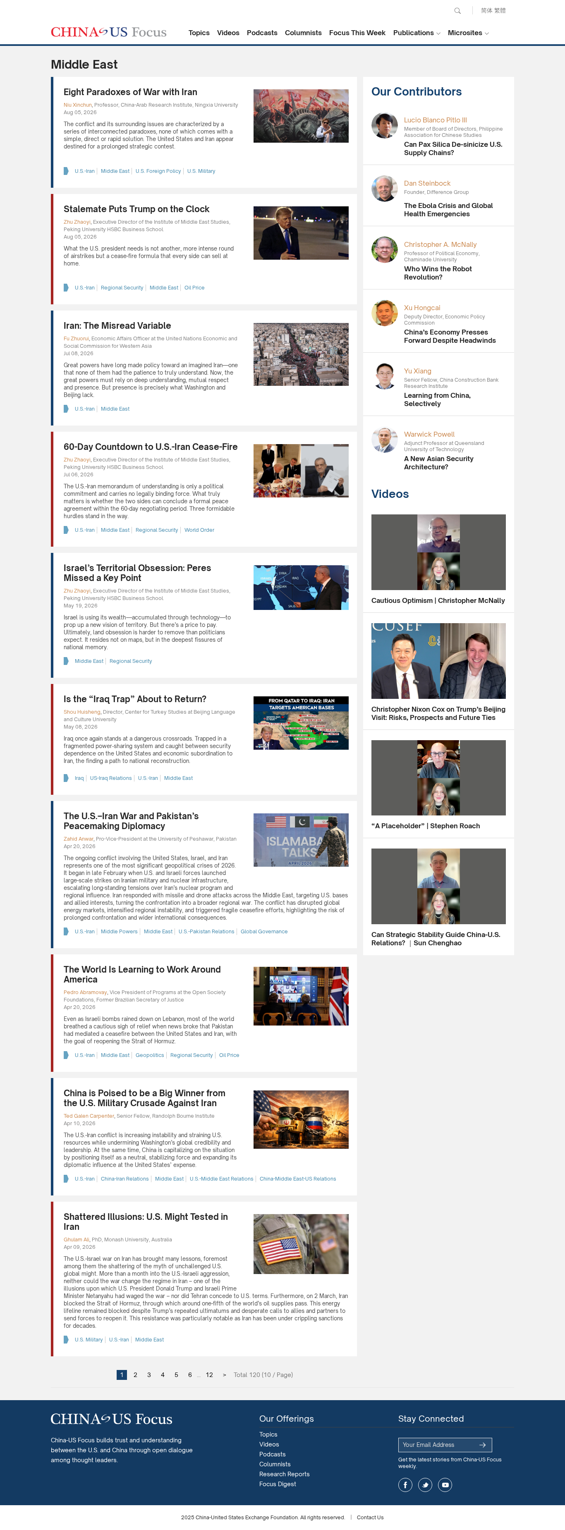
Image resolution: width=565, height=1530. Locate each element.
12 (209, 1374)
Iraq (79, 778)
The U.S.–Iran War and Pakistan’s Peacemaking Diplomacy (131, 821)
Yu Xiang (417, 371)
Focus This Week (357, 33)
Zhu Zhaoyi (77, 222)
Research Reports (284, 1473)
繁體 (500, 10)
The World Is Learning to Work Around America (142, 974)
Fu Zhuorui (76, 338)
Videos (228, 33)
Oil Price (194, 287)
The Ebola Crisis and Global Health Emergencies (448, 209)
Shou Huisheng (82, 712)
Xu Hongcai (422, 308)
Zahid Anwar (78, 839)
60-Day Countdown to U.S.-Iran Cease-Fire (151, 447)
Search (457, 11)
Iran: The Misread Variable (117, 325)
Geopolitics (150, 1055)
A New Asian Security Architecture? (439, 462)
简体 (487, 10)
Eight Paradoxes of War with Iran (130, 92)
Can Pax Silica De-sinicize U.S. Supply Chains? (453, 148)
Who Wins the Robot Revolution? (438, 273)
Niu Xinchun (78, 105)
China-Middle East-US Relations (298, 1179)
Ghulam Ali (76, 1239)
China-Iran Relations (125, 1179)
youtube (445, 1485)
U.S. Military (201, 171)
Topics (199, 33)
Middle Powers (119, 931)
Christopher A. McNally (440, 244)
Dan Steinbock (427, 183)
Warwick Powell (429, 434)
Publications (413, 33)
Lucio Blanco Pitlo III (435, 120)
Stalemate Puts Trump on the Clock (137, 209)
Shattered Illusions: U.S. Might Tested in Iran (146, 1222)
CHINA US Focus (109, 31)
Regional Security (122, 287)
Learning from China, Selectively (437, 399)
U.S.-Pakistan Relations (207, 931)
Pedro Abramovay (85, 992)
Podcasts (262, 33)
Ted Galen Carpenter (89, 1116)
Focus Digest (277, 1483)
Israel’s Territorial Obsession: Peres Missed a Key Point (137, 573)
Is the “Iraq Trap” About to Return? (135, 699)
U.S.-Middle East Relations (222, 1179)
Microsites (465, 33)
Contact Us (370, 1517)
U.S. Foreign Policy (158, 171)
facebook (405, 1485)
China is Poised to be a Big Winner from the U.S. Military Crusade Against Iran (144, 1098)
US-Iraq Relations (111, 778)
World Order (199, 530)
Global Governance (264, 931)
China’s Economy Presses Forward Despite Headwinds (450, 336)
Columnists (303, 33)
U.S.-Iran (85, 171)
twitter (425, 1485)
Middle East (115, 171)
